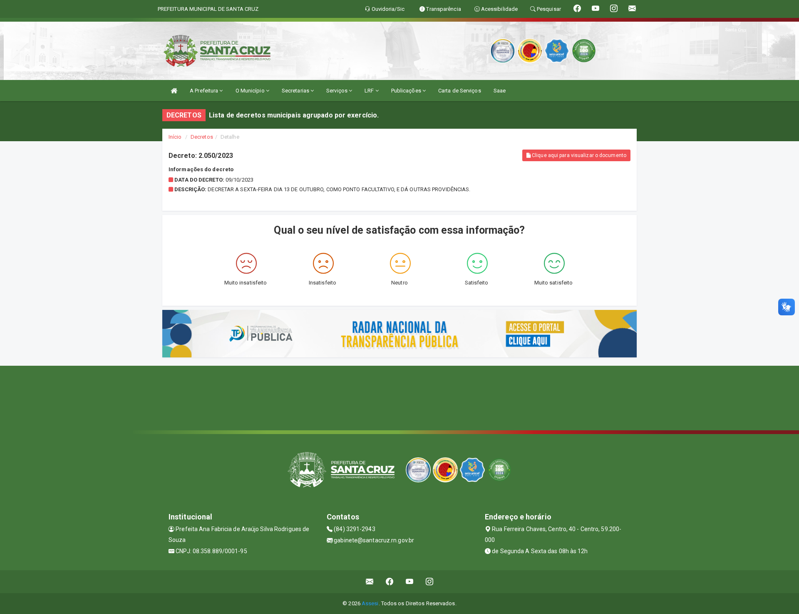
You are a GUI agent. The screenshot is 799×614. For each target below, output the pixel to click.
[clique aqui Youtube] (409, 581)
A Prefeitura (204, 90)
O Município (251, 90)
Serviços (337, 90)
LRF (370, 90)
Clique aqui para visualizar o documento (578, 155)
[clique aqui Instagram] (429, 581)
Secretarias (296, 90)
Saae (500, 90)
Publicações (406, 90)
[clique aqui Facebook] (389, 581)
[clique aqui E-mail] (369, 581)
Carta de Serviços (459, 90)
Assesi (370, 603)
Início (175, 137)
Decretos (202, 137)
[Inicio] (173, 90)
